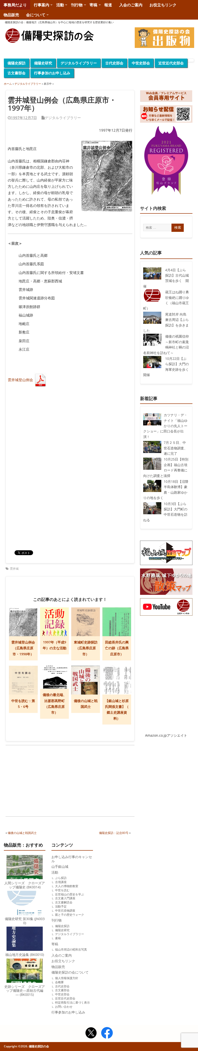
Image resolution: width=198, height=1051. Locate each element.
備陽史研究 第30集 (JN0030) (25, 921)
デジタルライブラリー (79, 62)
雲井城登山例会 (20, 379)
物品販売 (11, 14)
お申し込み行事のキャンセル (71, 859)
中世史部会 (141, 62)
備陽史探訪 (16, 62)
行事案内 (41, 5)
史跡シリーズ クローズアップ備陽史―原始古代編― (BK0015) (24, 990)
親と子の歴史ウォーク (69, 915)
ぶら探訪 (61, 878)
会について (35, 14)
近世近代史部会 (171, 62)
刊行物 (77, 5)
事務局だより (15, 5)
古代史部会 (114, 62)
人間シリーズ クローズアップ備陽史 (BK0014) (24, 885)
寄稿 (93, 5)
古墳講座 (61, 882)
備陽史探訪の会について (70, 972)
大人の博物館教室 (66, 886)
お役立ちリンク (163, 5)
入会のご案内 (130, 5)
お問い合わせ (63, 1007)
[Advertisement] (38, 781)
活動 (60, 5)
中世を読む (62, 890)
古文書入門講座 (65, 898)
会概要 (59, 982)
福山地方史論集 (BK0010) (24, 955)
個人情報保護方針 (66, 978)
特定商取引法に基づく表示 (72, 1002)
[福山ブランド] (166, 161)
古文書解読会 (63, 902)
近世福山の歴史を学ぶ (69, 894)
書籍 (58, 938)
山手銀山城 (59, 866)
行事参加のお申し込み (52, 72)
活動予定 (61, 906)
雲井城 (14, 569)
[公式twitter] (91, 1033)
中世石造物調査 (65, 910)
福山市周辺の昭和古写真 (71, 949)
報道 (108, 5)
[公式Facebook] (107, 1033)
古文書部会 (16, 72)
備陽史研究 (43, 62)
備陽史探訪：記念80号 (113, 833)
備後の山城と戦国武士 (22, 833)
